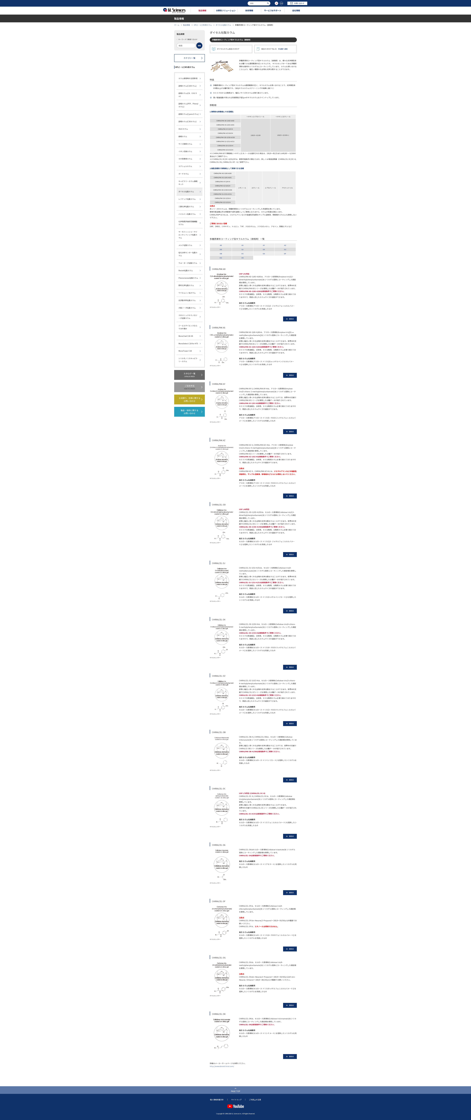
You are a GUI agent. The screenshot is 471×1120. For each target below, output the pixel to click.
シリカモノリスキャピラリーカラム (187, 360)
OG (221, 258)
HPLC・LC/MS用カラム (203, 25)
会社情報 (296, 10)
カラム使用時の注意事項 (187, 78)
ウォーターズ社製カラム (187, 263)
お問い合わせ (299, 3)
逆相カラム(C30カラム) (187, 121)
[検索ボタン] (268, 3)
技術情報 (249, 10)
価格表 (291, 319)
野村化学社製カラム (186, 285)
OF (285, 253)
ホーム (176, 25)
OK (242, 258)
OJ (242, 249)
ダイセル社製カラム (223, 25)
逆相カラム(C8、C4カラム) (187, 94)
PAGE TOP (235, 1091)
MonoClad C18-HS (185, 336)
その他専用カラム (185, 159)
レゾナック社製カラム (187, 199)
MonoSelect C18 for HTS (188, 343)
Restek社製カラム (185, 270)
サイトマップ (236, 1099)
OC (242, 253)
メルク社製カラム (185, 245)
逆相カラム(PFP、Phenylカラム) (188, 105)
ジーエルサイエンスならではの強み (187, 327)
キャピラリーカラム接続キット (187, 182)
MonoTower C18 (185, 351)
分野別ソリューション (226, 10)
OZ (285, 249)
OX (264, 249)
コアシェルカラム (185, 166)
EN (281, 3)
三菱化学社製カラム (186, 206)
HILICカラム (183, 129)
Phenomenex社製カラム (188, 278)
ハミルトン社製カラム (187, 214)
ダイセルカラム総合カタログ (228, 49)
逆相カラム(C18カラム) (187, 86)
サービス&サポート (272, 10)
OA (264, 253)
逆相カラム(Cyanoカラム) (188, 114)
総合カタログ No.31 (274, 49)
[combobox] (259, 3)
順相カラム (182, 136)
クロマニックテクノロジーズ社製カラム (187, 316)
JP (276, 3)
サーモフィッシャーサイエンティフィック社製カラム (187, 235)
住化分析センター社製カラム (187, 254)
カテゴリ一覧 (189, 57)
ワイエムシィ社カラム (187, 293)
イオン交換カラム (185, 151)
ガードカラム (183, 173)
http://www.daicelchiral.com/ (222, 1066)
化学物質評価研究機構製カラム (187, 223)
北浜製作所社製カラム (187, 300)
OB (221, 253)
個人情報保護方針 (217, 1099)
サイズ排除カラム (185, 144)
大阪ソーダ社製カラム (187, 308)
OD (221, 249)
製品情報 (202, 10)
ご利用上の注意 (255, 1099)
